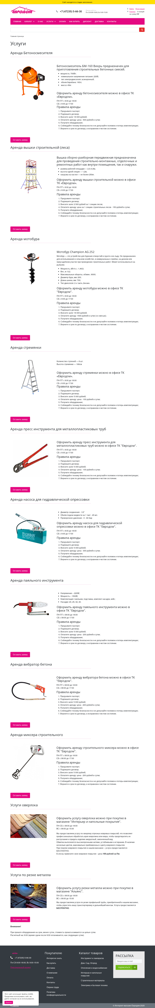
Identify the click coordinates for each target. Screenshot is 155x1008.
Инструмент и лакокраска (92, 958)
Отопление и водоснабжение (94, 967)
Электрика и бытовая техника (94, 985)
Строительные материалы (93, 980)
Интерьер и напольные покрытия (91, 974)
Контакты (51, 982)
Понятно (9, 1002)
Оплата (50, 977)
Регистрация (140, 9)
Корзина (132, 11)
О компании (52, 972)
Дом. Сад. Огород (89, 963)
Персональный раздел (20, 967)
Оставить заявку (20, 139)
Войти (131, 9)
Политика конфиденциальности (56, 993)
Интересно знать (54, 958)
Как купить (51, 963)
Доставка (51, 967)
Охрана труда (53, 987)
